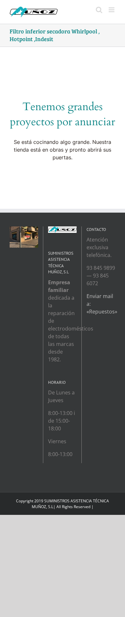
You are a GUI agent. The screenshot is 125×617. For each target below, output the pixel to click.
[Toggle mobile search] (99, 9)
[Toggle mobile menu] (112, 9)
